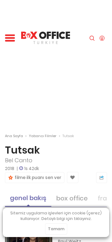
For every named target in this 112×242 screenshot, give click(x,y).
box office (72, 198)
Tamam (56, 228)
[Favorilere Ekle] (72, 177)
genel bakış (28, 198)
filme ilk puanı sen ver (37, 178)
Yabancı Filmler (42, 135)
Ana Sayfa (14, 135)
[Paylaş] (101, 177)
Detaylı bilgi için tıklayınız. (66, 218)
